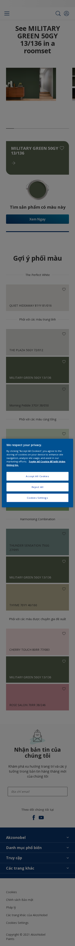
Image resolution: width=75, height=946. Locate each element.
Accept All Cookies (37, 476)
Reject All (38, 486)
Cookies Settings (37, 497)
